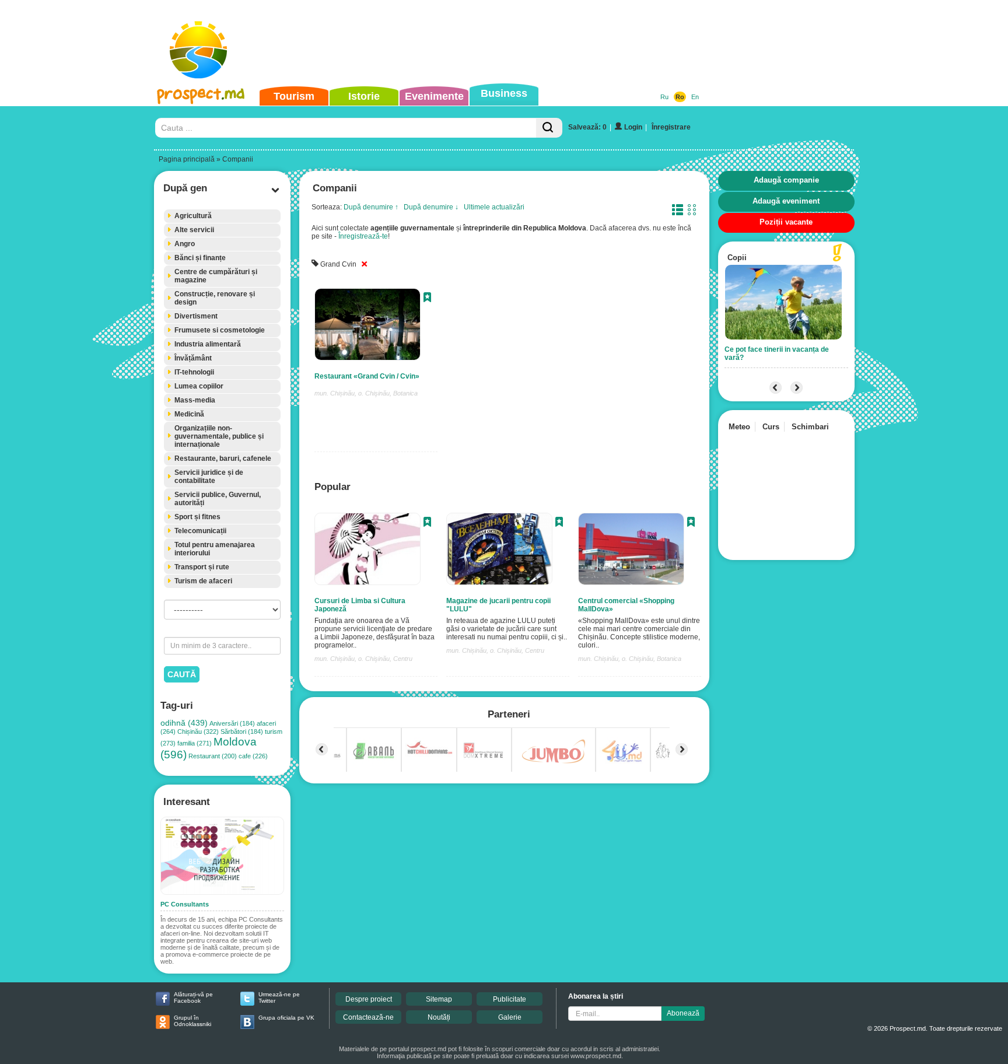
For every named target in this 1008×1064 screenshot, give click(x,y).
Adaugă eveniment (786, 201)
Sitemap (439, 999)
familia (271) (194, 743)
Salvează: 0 (587, 127)
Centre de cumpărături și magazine (215, 276)
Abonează (683, 1013)
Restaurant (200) (212, 756)
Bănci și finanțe (200, 258)
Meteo (739, 426)
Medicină (189, 414)
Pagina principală (187, 159)
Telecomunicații (200, 531)
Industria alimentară (207, 344)
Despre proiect (368, 999)
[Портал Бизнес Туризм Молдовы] (200, 62)
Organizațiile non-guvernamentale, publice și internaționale (219, 436)
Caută (181, 674)
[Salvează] (427, 298)
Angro (184, 244)
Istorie (364, 96)
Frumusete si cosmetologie (219, 330)
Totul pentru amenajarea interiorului (214, 549)
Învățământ (193, 358)
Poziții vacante (786, 222)
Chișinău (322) (198, 731)
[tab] (222, 216)
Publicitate (509, 999)
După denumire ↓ (431, 207)
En (695, 96)
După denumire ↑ (371, 207)
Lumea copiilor (198, 386)
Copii (737, 257)
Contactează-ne (368, 1017)
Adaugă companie (786, 180)
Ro (680, 96)
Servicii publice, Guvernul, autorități (217, 499)
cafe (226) (253, 756)
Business (504, 93)
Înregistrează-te (363, 236)
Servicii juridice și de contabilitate (208, 476)
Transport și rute (201, 567)
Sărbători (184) (241, 731)
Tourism (294, 96)
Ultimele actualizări (494, 207)
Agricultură (193, 216)
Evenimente (434, 96)
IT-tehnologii (194, 372)
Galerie (510, 1017)
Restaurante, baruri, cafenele (222, 458)
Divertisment (196, 316)
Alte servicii (194, 230)
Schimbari (810, 426)
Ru (664, 96)
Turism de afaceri (203, 581)
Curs (770, 426)
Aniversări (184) (232, 723)
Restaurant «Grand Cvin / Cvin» (366, 376)
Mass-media (194, 400)
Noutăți (439, 1017)
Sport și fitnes (197, 517)
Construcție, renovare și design (214, 298)
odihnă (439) (184, 723)
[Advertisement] (486, 43)
